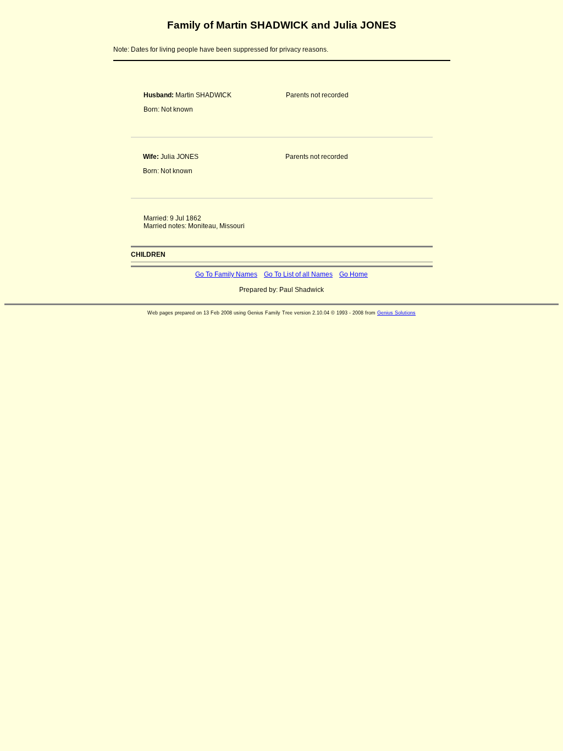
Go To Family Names (226, 274)
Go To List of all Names (298, 274)
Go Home (353, 274)
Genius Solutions (396, 313)
